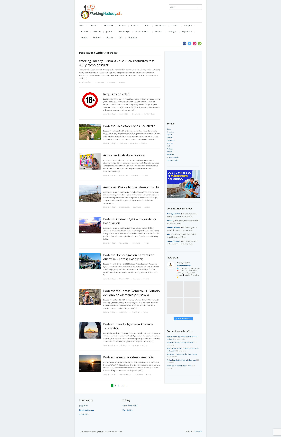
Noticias (170, 143)
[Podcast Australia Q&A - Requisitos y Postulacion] (90, 225)
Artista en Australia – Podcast (124, 155)
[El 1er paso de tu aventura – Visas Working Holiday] (101, 11)
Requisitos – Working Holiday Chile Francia (182, 354)
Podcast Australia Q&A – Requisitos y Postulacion (129, 221)
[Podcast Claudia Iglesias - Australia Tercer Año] (90, 330)
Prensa (169, 152)
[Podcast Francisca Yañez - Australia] (90, 363)
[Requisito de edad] (90, 100)
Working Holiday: (173, 214)
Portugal (172, 31)
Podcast (97, 37)
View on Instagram (184, 318)
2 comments (111, 82)
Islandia (97, 31)
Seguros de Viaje (173, 157)
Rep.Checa (187, 31)
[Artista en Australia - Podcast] (90, 161)
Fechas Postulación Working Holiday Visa (181, 360)
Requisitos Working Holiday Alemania (180, 342)
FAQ (120, 37)
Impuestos (170, 140)
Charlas (109, 37)
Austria (122, 25)
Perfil (168, 146)
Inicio (81, 25)
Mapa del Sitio (127, 410)
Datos (169, 129)
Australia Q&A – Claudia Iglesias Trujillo (131, 187)
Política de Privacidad (129, 406)
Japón (109, 31)
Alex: (169, 234)
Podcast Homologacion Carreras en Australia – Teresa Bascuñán (128, 257)
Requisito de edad (116, 94)
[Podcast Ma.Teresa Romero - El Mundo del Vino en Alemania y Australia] (90, 297)
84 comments (136, 114)
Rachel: (169, 221)
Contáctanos (83, 414)
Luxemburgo (123, 31)
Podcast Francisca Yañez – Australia (128, 357)
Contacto (132, 37)
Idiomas (169, 137)
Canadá (134, 25)
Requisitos (122, 82)
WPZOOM (198, 431)
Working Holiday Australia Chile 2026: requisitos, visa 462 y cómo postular (117, 63)
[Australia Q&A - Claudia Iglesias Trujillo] (90, 193)
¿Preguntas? (83, 406)
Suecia (84, 37)
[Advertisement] (183, 87)
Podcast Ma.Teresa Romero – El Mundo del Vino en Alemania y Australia (131, 293)
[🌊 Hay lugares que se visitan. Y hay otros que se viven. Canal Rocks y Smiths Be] (192, 306)
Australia (108, 25)
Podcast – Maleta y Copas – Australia (129, 126)
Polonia (158, 31)
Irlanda (84, 31)
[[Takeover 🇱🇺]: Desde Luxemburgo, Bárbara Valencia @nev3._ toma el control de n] (192, 289)
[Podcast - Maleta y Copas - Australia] (90, 132)
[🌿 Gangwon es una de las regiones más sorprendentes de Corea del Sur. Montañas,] (175, 306)
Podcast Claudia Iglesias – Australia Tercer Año (128, 326)
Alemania (93, 25)
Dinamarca (160, 25)
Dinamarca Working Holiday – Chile (179, 366)
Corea (147, 25)
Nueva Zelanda (142, 31)
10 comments (136, 243)
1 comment (136, 279)
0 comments (134, 143)
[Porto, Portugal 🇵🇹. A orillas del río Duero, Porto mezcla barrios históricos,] (175, 289)
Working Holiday (86, 82)
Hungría (188, 25)
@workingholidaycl (184, 265)
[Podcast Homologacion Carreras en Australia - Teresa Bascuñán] (90, 261)
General (169, 135)
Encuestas (170, 132)
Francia (174, 25)
